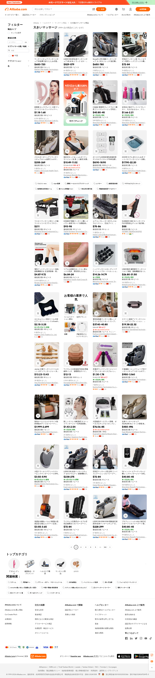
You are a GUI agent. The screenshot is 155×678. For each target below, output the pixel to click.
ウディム (13, 582)
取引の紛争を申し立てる (104, 619)
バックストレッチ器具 (90, 582)
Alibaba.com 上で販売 (133, 610)
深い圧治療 (108, 582)
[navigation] (18, 285)
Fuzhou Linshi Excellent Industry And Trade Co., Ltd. (105, 334)
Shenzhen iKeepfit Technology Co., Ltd (105, 123)
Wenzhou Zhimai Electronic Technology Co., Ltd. (105, 281)
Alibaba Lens (10, 656)
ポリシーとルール (41, 633)
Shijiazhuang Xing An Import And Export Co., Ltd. (134, 285)
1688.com (52, 667)
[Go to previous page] (71, 547)
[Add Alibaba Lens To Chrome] (38, 656)
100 (105, 547)
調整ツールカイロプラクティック (78, 183)
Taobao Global (87, 667)
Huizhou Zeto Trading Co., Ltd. (45, 335)
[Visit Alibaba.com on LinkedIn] (131, 638)
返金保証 (38, 614)
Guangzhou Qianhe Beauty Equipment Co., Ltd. (105, 434)
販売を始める (130, 614)
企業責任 (8, 619)
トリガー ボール (54, 593)
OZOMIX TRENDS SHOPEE (132, 231)
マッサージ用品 (60, 23)
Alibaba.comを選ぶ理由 (14, 610)
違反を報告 (99, 633)
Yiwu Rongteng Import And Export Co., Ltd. (46, 383)
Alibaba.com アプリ (91, 656)
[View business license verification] (99, 674)
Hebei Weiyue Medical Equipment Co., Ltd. (134, 73)
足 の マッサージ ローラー (102, 587)
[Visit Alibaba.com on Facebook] (126, 638)
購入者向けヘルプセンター (105, 610)
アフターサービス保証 (43, 624)
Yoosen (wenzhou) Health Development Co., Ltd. (134, 171)
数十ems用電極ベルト (66, 189)
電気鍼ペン (26, 582)
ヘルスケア (47, 23)
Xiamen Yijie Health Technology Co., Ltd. (46, 69)
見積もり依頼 (70, 614)
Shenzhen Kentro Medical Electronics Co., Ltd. (105, 167)
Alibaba (36, 23)
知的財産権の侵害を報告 (104, 628)
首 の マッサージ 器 (16, 593)
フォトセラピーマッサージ (128, 582)
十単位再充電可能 (86, 189)
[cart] (124, 10)
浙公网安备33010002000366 (117, 674)
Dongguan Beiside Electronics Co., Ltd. (76, 175)
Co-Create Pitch (11, 614)
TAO (96, 667)
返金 (96, 624)
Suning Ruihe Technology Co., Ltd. (105, 387)
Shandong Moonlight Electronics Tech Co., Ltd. (46, 432)
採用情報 (8, 624)
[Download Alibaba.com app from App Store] (124, 656)
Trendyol (103, 667)
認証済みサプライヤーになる (136, 624)
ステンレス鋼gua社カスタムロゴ (75, 587)
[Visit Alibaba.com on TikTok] (150, 638)
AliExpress (43, 667)
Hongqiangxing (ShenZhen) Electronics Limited (76, 383)
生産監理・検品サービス (44, 628)
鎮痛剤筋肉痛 (113, 183)
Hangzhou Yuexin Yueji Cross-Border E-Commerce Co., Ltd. (76, 279)
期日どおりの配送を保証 (44, 619)
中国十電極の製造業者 (50, 587)
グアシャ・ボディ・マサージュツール (49, 582)
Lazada (77, 667)
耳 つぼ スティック (36, 593)
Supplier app (75, 656)
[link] (152, 655)
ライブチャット (101, 614)
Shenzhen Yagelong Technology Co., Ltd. (76, 437)
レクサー (99, 183)
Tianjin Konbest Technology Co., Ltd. (76, 231)
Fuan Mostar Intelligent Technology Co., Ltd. (134, 432)
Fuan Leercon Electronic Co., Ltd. (76, 73)
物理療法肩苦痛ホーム (44, 189)
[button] (93, 9)
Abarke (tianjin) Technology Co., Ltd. (46, 484)
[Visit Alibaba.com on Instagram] (141, 638)
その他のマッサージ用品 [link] (79, 23)
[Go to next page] (110, 547)
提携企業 (128, 628)
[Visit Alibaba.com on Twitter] (136, 638)
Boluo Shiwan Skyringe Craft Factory (46, 121)
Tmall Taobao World (65, 667)
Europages (113, 667)
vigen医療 (57, 183)
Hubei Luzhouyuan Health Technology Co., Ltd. (46, 171)
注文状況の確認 (131, 619)
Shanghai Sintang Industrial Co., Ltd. (46, 231)
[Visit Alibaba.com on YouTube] (145, 638)
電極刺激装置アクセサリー (108, 189)
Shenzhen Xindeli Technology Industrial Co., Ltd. (134, 123)
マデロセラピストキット (132, 183)
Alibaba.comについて (13, 605)
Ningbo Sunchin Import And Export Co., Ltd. (46, 283)
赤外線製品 (72, 582)
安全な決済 (39, 610)
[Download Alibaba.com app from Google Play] (142, 656)
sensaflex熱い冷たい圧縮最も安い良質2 (23, 587)
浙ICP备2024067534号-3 (139, 674)
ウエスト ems (41, 183)
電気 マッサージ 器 (124, 587)
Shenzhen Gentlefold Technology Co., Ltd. (134, 329)
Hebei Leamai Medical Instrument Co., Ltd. (105, 235)
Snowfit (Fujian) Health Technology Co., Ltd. (105, 73)
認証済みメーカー (71, 610)
